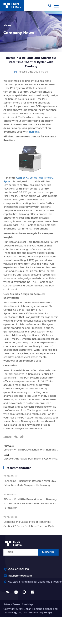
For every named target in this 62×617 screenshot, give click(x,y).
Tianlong (34, 132)
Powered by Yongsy (40, 612)
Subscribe (48, 552)
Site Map (27, 604)
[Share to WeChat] (16, 437)
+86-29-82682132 (18, 569)
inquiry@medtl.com (20, 576)
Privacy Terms (11, 604)
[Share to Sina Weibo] (22, 437)
